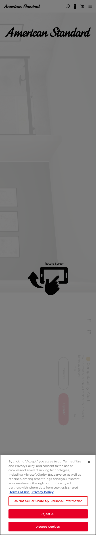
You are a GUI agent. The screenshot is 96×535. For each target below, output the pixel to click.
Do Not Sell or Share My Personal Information (48, 501)
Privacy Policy (42, 492)
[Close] (89, 462)
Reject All (47, 514)
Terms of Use (20, 492)
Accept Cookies (48, 526)
